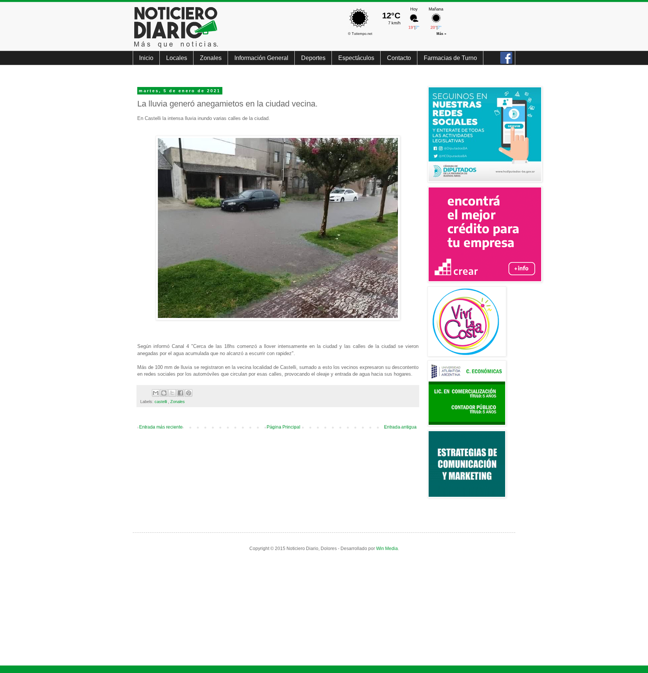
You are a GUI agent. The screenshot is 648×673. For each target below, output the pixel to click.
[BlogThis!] (164, 393)
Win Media (387, 548)
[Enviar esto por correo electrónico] (155, 393)
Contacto (399, 58)
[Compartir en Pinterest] (188, 393)
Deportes (313, 58)
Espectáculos (356, 58)
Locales (176, 58)
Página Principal (283, 427)
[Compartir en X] (172, 393)
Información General (261, 58)
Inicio (146, 58)
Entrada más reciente (161, 427)
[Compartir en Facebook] (180, 393)
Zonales (211, 58)
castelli (161, 401)
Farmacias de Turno (450, 58)
